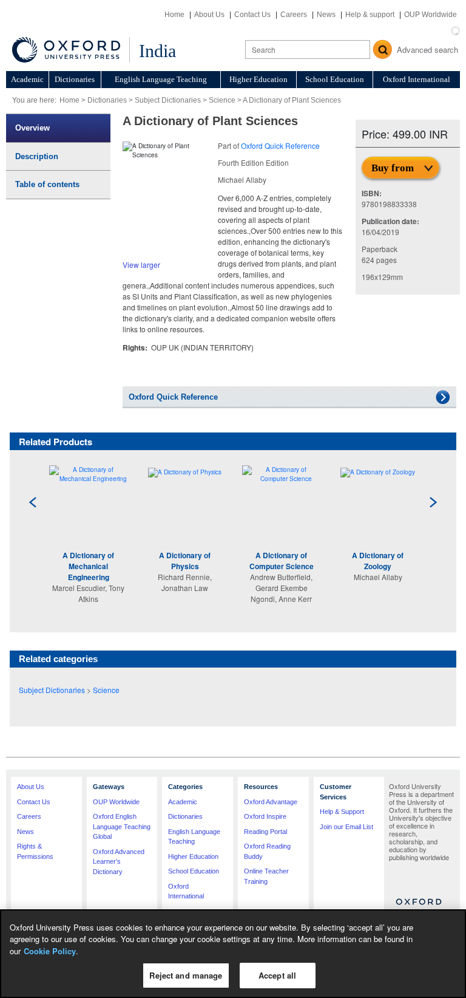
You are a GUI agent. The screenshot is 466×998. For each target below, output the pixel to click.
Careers (293, 14)
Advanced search (427, 49)
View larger (141, 264)
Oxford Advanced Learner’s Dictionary (118, 861)
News (326, 14)
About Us (209, 14)
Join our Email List (346, 826)
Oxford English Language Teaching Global (121, 826)
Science (222, 100)
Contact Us (252, 14)
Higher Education (258, 79)
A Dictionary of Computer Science (281, 561)
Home (174, 14)
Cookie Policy (50, 951)
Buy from (392, 168)
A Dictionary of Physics (185, 561)
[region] (233, 953)
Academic (27, 79)
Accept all (277, 975)
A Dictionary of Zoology (378, 561)
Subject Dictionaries (168, 100)
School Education (334, 79)
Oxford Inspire (265, 816)
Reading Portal (265, 831)
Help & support (369, 14)
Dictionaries (75, 79)
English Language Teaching (161, 79)
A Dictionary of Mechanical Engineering (88, 566)
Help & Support (342, 811)
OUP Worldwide (430, 14)
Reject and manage (185, 975)
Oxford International (416, 79)
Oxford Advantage (270, 801)
